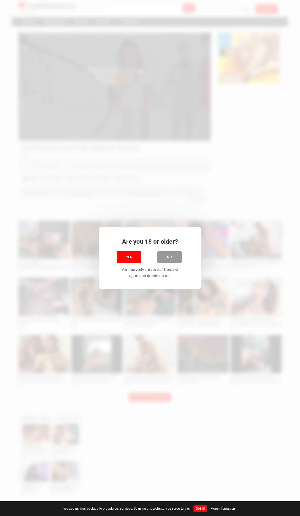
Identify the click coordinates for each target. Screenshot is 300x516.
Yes (129, 257)
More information (222, 508)
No (169, 257)
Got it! (200, 508)
